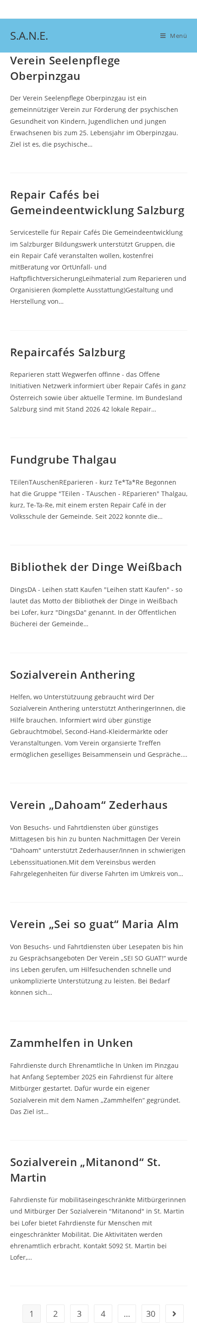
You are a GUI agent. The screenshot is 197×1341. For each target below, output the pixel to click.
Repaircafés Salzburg (68, 351)
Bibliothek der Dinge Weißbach (96, 566)
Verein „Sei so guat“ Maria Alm (94, 923)
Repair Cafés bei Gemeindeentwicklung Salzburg (97, 202)
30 (150, 1313)
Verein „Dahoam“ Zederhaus (89, 804)
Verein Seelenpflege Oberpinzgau (65, 68)
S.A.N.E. (29, 35)
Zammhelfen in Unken (71, 1042)
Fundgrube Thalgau (63, 459)
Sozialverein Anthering (72, 674)
